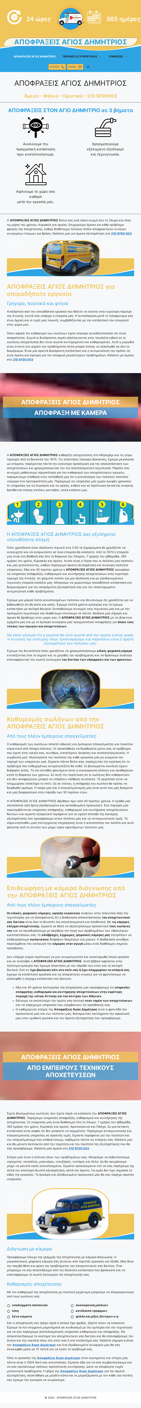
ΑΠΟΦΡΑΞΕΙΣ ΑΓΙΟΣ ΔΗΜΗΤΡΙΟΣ (35, 56)
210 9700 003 (121, 233)
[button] (88, 67)
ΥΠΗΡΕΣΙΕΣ (116, 56)
